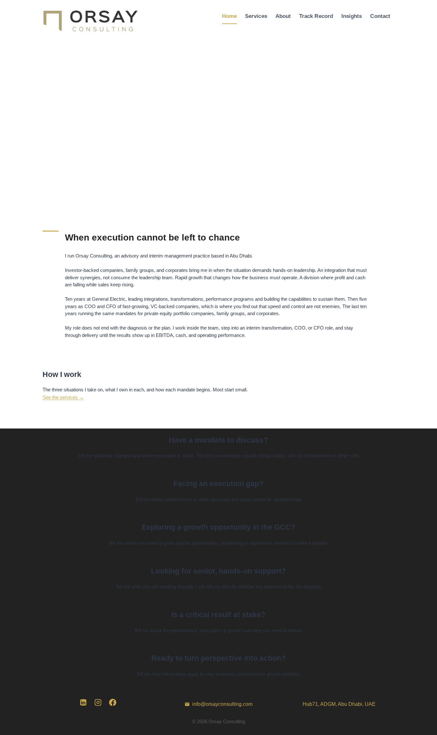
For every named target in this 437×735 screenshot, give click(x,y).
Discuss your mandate (218, 643)
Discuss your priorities (218, 686)
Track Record (316, 16)
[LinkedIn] (83, 702)
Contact (380, 16)
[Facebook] (113, 702)
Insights (351, 16)
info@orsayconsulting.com (222, 704)
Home (229, 16)
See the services (63, 397)
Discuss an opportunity (219, 555)
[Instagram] (98, 702)
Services (256, 16)
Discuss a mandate (218, 468)
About (283, 16)
